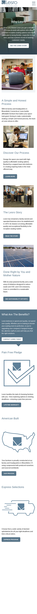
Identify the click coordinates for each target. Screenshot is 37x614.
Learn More (10, 176)
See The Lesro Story (18, 46)
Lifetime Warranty (11, 405)
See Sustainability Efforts (16, 299)
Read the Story (11, 236)
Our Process (9, 473)
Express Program (11, 539)
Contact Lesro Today (12, 339)
